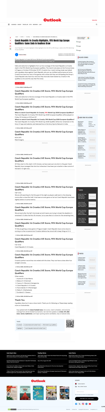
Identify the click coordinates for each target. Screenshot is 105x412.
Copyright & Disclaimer (83, 409)
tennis (23, 314)
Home (16, 36)
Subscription (81, 384)
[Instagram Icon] (83, 404)
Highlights (19, 328)
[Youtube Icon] (90, 404)
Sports (22, 36)
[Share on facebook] (10, 37)
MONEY (19, 24)
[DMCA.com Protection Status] (12, 409)
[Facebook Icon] (76, 404)
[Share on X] (10, 40)
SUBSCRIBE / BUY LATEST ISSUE (87, 398)
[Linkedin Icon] (86, 404)
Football (28, 36)
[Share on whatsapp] (10, 46)
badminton (28, 314)
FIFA (46, 113)
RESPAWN (35, 24)
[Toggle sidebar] (9, 24)
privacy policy (90, 394)
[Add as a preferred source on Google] (10, 48)
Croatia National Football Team (32, 325)
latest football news (36, 310)
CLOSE (103, 406)
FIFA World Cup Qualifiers (49, 325)
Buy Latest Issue (82, 386)
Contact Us (74, 409)
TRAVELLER (25, 24)
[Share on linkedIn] (10, 43)
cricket (61, 312)
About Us (68, 409)
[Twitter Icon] (79, 404)
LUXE (40, 24)
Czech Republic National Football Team (35, 328)
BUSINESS (14, 24)
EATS (30, 24)
